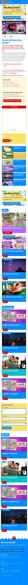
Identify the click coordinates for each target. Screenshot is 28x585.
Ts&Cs (12, 570)
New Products (15, 557)
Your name (4, 416)
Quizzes (9, 557)
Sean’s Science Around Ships (17, 70)
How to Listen (9, 563)
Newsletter (19, 550)
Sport (5, 556)
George (13, 563)
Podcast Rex (15, 572)
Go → (5, 256)
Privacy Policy (17, 570)
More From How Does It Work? (11, 17)
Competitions (17, 556)
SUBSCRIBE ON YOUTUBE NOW (13, 100)
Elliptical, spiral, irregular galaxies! (12, 86)
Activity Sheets (4, 557)
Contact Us (3, 570)
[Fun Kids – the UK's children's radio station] (7, 2)
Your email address (6, 421)
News (2, 556)
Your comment (5, 407)
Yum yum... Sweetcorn (10, 82)
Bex (19, 563)
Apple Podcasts (8, 550)
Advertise (8, 570)
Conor (22, 563)
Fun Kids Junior (4, 565)
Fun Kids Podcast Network (6, 572)
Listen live (6, 140)
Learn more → (7, 233)
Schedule (3, 563)
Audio (8, 556)
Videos (11, 556)
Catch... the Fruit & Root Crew (11, 84)
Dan (17, 563)
